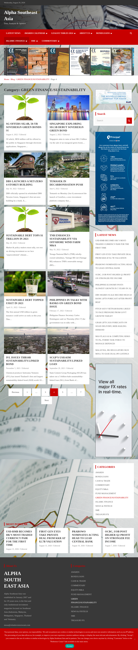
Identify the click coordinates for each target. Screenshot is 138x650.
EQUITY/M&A (101, 489)
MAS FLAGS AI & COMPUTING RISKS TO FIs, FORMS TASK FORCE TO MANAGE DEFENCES (112, 340)
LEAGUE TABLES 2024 (62, 33)
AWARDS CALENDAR (34, 33)
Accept (70, 646)
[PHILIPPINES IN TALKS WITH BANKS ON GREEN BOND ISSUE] (68, 284)
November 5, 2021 (13, 368)
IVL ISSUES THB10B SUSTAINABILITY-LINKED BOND (22, 361)
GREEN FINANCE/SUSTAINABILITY (111, 498)
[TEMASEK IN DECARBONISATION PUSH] (68, 165)
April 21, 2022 (11, 307)
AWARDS (99, 472)
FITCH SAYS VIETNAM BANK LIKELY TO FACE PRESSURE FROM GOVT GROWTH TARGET (112, 312)
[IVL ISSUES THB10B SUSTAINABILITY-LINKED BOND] (25, 341)
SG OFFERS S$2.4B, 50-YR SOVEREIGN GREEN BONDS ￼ (23, 127)
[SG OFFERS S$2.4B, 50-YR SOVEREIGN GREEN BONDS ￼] (25, 107)
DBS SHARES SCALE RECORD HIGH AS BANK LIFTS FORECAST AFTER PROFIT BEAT (113, 298)
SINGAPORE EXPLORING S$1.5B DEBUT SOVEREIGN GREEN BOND (67, 127)
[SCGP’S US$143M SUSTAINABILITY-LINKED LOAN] (68, 341)
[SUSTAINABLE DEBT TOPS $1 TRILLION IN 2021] (25, 219)
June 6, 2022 (54, 189)
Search (129, 121)
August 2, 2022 (55, 135)
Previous (15, 392)
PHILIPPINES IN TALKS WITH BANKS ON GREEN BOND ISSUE (68, 303)
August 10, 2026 (78, 546)
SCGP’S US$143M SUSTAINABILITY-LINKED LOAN (66, 361)
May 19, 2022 (55, 250)
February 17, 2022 (57, 311)
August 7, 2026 (111, 546)
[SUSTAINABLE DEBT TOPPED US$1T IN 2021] (25, 284)
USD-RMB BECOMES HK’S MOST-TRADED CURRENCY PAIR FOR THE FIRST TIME (112, 244)
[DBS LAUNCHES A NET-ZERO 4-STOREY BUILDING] (25, 165)
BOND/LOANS (103, 33)
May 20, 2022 (11, 243)
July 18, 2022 (11, 189)
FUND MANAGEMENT (105, 493)
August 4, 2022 (12, 135)
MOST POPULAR (16, 524)
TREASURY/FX (102, 514)
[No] (134, 639)
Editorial (22, 135)
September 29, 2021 (57, 368)
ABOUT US (85, 33)
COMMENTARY (49, 41)
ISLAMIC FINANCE (15, 41)
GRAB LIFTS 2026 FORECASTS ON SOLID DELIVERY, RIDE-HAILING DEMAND (111, 326)
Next (47, 400)
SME (33, 41)
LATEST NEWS (13, 33)
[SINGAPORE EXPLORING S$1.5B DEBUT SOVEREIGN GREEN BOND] (68, 107)
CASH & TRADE (102, 481)
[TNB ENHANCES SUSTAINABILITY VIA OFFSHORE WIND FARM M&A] (68, 219)
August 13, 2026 (12, 549)
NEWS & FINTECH (103, 506)
